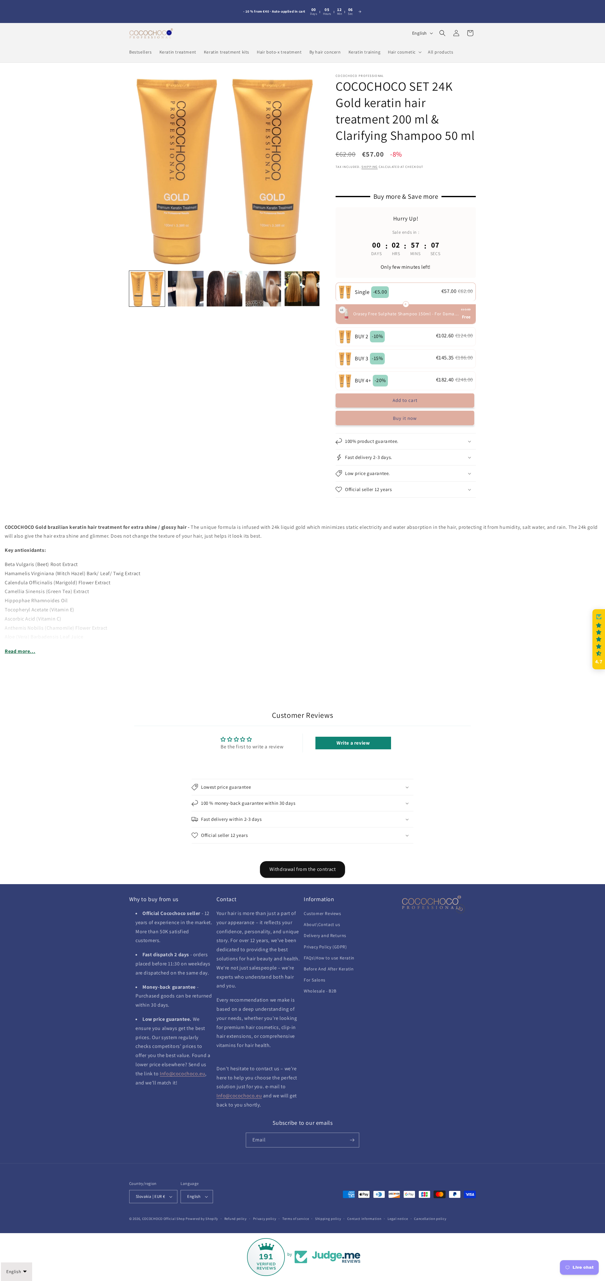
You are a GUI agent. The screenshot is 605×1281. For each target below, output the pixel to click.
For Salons (315, 980)
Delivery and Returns (325, 936)
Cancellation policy (430, 1218)
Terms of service (295, 1218)
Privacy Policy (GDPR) (325, 947)
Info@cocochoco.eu (182, 1073)
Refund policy (235, 1218)
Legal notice (398, 1218)
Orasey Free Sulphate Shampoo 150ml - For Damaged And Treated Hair (406, 314)
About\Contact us (322, 924)
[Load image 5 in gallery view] (302, 288)
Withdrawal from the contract (302, 869)
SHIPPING (369, 167)
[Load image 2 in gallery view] (186, 288)
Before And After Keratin (329, 969)
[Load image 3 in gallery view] (224, 288)
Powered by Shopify (202, 1218)
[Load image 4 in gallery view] (263, 288)
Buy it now (405, 418)
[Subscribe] (352, 1140)
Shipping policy (328, 1218)
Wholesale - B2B (320, 991)
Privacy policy (264, 1218)
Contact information (364, 1218)
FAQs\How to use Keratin (329, 958)
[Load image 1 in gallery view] (147, 288)
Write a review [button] (353, 743)
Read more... (20, 651)
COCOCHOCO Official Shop (163, 1218)
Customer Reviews (322, 913)
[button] (404, 52)
